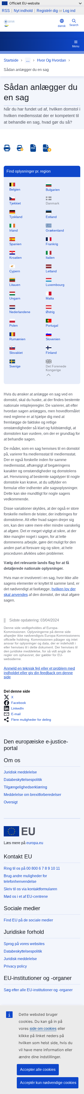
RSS (6, 11)
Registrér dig (47, 11)
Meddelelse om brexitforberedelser (32, 795)
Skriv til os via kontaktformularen (30, 889)
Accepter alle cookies (38, 1070)
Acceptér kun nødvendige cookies (48, 1083)
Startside (11, 60)
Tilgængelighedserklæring (25, 787)
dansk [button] (62, 26)
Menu (75, 46)
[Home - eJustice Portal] (30, 23)
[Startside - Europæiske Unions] (19, 831)
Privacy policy (15, 966)
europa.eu (34, 843)
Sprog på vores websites (24, 944)
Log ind (69, 11)
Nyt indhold (23, 11)
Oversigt (11, 802)
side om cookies (43, 1029)
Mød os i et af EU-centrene (26, 896)
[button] (10, 697)
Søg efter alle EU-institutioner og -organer (38, 990)
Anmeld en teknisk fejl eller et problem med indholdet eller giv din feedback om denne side (39, 672)
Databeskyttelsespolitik (23, 780)
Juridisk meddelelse (20, 772)
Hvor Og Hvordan (51, 60)
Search (73, 25)
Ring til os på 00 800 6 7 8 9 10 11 (32, 868)
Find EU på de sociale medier (28, 920)
